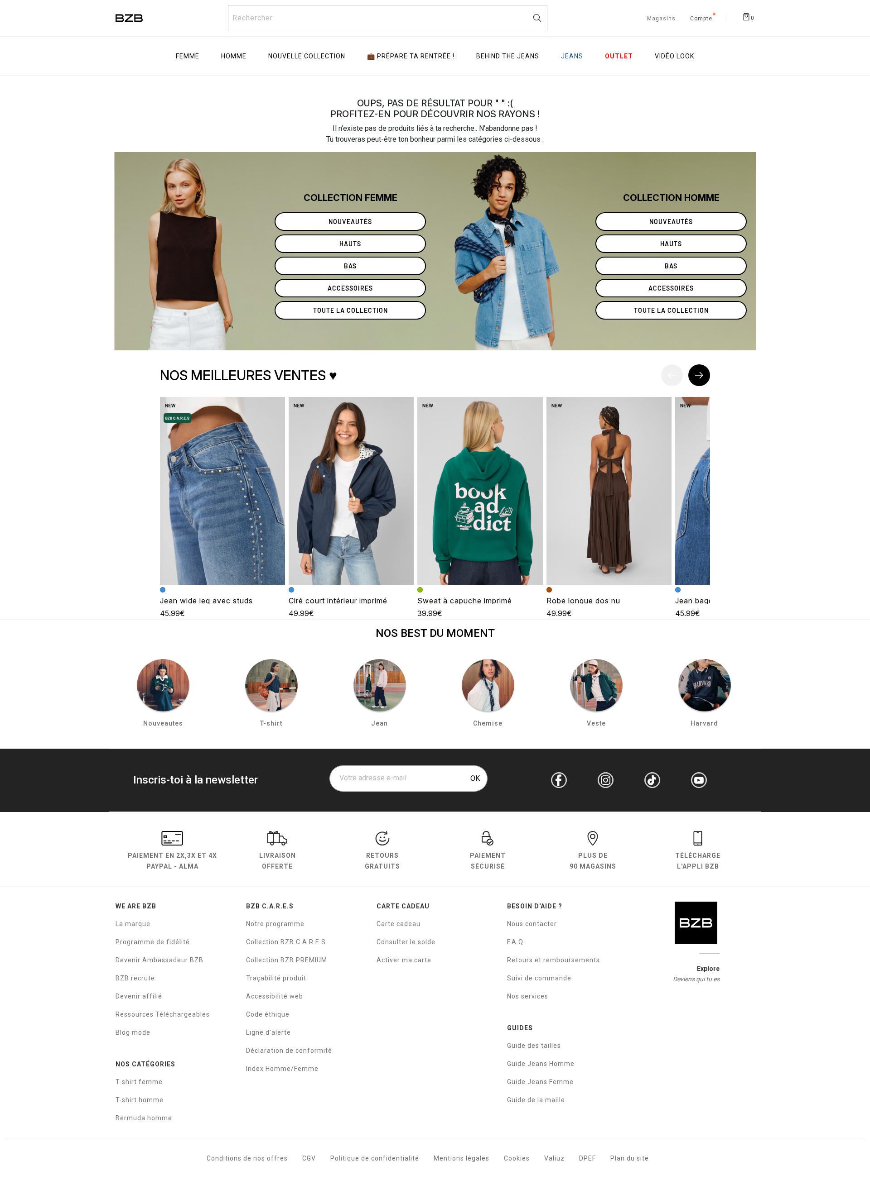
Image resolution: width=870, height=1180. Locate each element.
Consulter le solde (406, 942)
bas (350, 266)
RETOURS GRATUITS (382, 861)
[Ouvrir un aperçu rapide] (274, 408)
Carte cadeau (398, 923)
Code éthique (268, 1014)
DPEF (587, 1158)
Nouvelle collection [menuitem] (306, 56)
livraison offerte (277, 861)
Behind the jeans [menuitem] (507, 56)
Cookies (517, 1158)
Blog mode (133, 1032)
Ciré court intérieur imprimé (338, 600)
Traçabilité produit (276, 978)
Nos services (527, 996)
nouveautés (350, 221)
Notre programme (275, 923)
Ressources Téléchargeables (163, 1014)
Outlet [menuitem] (619, 56)
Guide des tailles (534, 1045)
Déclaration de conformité (289, 1050)
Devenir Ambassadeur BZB (159, 960)
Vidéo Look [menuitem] (674, 56)
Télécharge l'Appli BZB (697, 861)
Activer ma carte (404, 960)
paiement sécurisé (488, 861)
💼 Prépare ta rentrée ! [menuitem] (410, 56)
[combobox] (387, 18)
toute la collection (350, 310)
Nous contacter (532, 923)
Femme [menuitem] (187, 56)
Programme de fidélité (153, 942)
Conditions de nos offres (247, 1158)
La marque (133, 923)
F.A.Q (515, 942)
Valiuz (554, 1158)
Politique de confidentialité (374, 1158)
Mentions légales (461, 1158)
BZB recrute (135, 978)
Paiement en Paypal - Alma (172, 861)
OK (475, 778)
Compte (701, 19)
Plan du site (629, 1158)
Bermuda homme (144, 1118)
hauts (350, 244)
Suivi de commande (539, 978)
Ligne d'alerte (268, 1032)
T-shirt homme (140, 1100)
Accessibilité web (274, 996)
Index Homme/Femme (282, 1068)
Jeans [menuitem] (572, 56)
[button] (699, 375)
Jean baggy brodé (708, 600)
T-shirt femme (139, 1081)
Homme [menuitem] (233, 56)
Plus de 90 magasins (593, 861)
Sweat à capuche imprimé (464, 600)
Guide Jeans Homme (541, 1063)
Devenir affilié (139, 996)
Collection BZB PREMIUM (286, 960)
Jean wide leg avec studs (206, 600)
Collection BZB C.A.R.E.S (286, 942)
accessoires (350, 288)
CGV (309, 1158)
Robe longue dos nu (583, 600)
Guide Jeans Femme (540, 1081)
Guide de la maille (536, 1100)
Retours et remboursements (553, 960)
